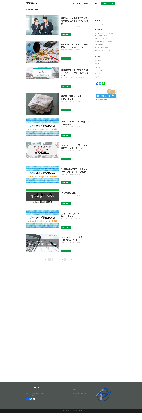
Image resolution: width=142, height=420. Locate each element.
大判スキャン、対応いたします (103, 38)
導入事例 (97, 73)
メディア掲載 (98, 70)
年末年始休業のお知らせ (101, 47)
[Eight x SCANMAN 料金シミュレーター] (42, 127)
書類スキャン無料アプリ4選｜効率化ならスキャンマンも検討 (75, 21)
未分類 (83, 77)
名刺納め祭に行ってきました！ (103, 50)
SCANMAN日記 (99, 60)
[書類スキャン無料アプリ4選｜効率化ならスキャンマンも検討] (42, 25)
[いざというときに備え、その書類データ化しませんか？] (42, 150)
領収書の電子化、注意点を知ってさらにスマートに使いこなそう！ (75, 72)
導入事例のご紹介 (69, 193)
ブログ (74, 389)
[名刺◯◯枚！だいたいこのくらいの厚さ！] (42, 219)
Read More (65, 34)
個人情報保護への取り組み (79, 393)
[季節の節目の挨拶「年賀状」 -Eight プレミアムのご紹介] (42, 174)
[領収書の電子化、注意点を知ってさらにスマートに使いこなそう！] (42, 73)
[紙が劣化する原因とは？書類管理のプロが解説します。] (42, 52)
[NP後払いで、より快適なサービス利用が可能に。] (42, 243)
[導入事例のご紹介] (42, 196)
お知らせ (97, 67)
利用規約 (75, 396)
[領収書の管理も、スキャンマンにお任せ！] (42, 104)
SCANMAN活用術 (75, 26)
